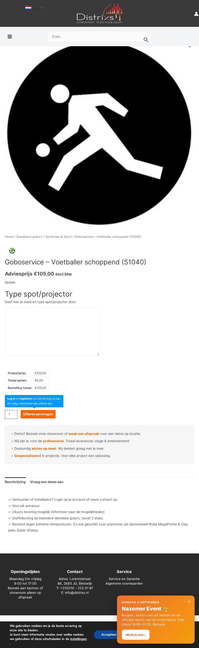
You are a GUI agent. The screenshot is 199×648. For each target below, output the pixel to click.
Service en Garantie (124, 579)
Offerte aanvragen (38, 414)
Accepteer (108, 634)
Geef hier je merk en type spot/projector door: (40, 302)
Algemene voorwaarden (124, 583)
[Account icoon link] (196, 13)
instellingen (78, 639)
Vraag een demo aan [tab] (46, 482)
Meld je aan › (136, 635)
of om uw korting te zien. (34, 398)
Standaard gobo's (29, 236)
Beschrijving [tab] (15, 482)
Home (9, 236)
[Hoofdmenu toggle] (9, 36)
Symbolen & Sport (58, 236)
